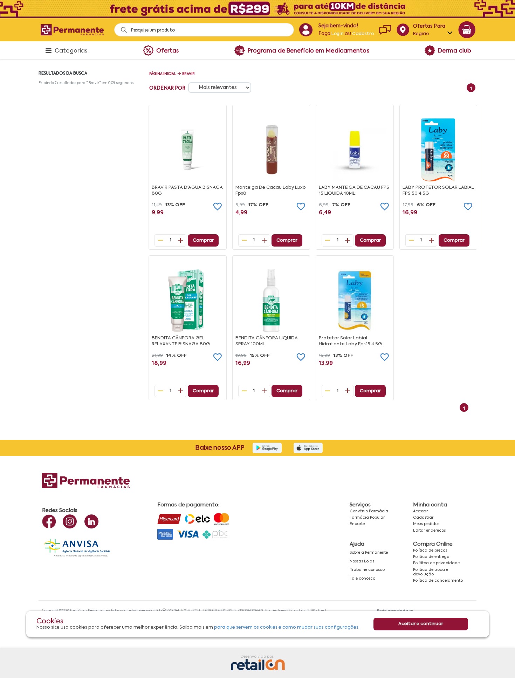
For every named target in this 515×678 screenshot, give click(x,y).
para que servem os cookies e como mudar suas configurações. (286, 627)
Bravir (188, 74)
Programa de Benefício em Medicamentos (308, 51)
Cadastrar (423, 518)
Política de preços (430, 550)
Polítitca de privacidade (436, 563)
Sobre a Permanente (369, 553)
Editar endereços (429, 530)
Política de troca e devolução (430, 572)
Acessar (420, 511)
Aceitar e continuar (420, 624)
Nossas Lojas (362, 561)
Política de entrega (431, 557)
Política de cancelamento (438, 581)
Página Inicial (162, 74)
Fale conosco (362, 578)
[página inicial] (72, 29)
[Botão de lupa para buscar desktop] (121, 27)
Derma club (454, 51)
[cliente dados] (305, 30)
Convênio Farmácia (369, 511)
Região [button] (421, 34)
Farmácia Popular (367, 518)
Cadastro (363, 34)
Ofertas (167, 51)
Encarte (357, 524)
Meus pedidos (426, 524)
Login (337, 34)
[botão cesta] (467, 29)
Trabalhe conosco (367, 570)
